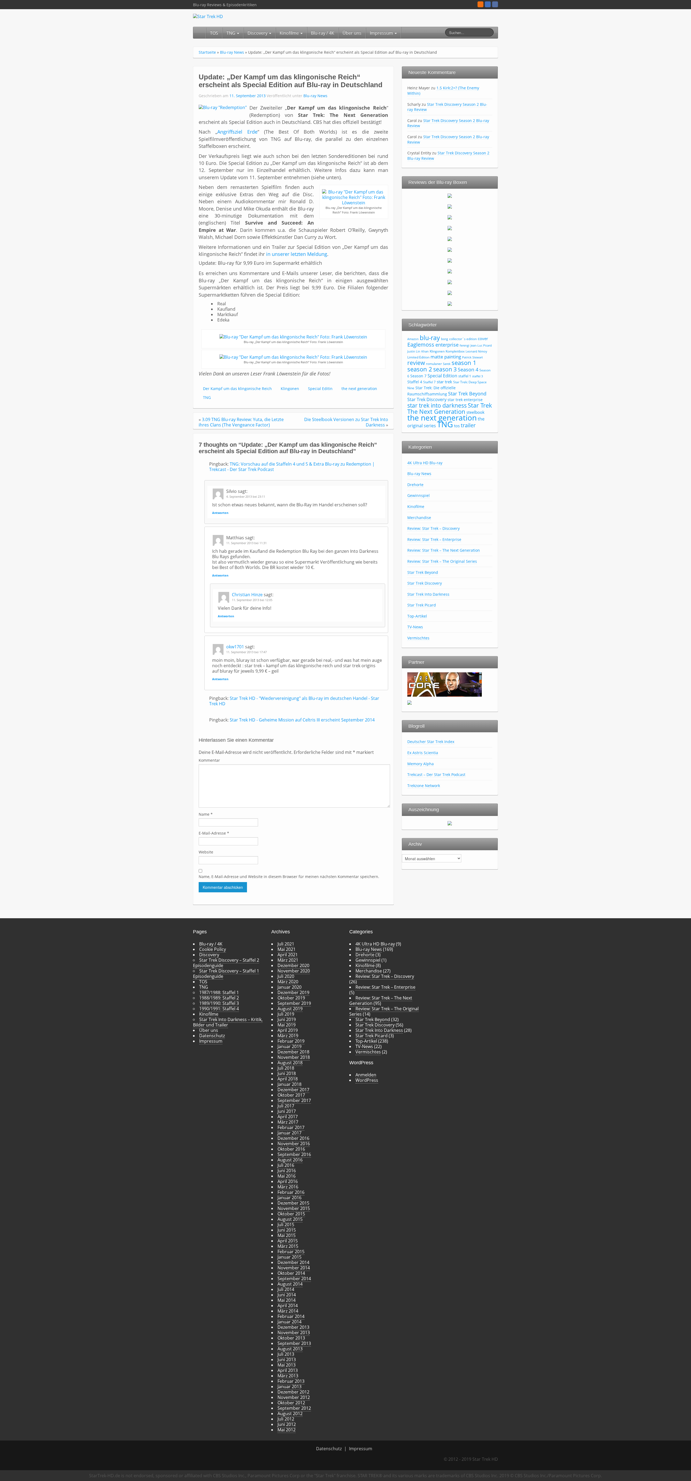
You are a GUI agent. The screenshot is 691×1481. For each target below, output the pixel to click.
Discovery (258, 33)
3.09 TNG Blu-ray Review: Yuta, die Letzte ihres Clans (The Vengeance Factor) (241, 422)
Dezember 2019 (293, 992)
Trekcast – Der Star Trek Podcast (436, 774)
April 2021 (287, 955)
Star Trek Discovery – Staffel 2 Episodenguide (226, 962)
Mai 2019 (286, 1025)
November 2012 (293, 1397)
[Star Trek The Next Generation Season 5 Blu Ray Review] (450, 239)
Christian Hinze (247, 595)
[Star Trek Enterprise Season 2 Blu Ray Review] (450, 282)
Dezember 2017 (293, 1090)
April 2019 (287, 1030)
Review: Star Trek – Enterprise (434, 539)
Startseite (207, 52)
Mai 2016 (286, 1176)
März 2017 (287, 1122)
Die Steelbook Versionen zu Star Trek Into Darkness (346, 422)
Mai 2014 (286, 1300)
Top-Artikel (417, 616)
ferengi (464, 345)
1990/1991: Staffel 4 (219, 1009)
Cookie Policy (212, 949)
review (416, 363)
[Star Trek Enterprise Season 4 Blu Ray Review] (450, 303)
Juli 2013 (285, 1354)
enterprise (447, 344)
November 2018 (293, 1057)
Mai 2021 (286, 949)
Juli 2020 (285, 976)
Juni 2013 (286, 1360)
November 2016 (293, 1144)
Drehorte (415, 484)
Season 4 (468, 369)
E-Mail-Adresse (214, 833)
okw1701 (235, 647)
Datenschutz (212, 1036)
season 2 (419, 369)
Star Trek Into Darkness (428, 594)
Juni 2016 (286, 1171)
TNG (231, 33)
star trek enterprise (465, 399)
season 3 (445, 369)
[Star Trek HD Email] (488, 4)
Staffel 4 (414, 381)
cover (483, 338)
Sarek (446, 364)
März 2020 (287, 982)
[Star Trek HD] (208, 16)
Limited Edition (418, 357)
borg (444, 339)
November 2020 (293, 971)
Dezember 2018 (293, 1052)
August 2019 (290, 1009)
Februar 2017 (290, 1127)
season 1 (464, 363)
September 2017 (294, 1100)
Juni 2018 (286, 1073)
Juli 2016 (285, 1165)
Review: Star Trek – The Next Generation (443, 550)
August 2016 (290, 1160)
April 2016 (287, 1181)
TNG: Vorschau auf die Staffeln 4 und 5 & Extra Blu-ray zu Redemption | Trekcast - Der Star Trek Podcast (292, 466)
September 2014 (294, 1279)
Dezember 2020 (293, 965)
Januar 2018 (289, 1084)
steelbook (475, 412)
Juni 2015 (286, 1230)
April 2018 (287, 1079)
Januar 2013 (289, 1387)
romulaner (434, 363)
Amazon (413, 339)
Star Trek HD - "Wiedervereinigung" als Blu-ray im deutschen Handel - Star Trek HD (294, 701)
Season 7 (418, 375)
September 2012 (294, 1408)
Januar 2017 (289, 1133)
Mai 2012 (286, 1430)
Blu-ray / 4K (322, 33)
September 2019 (294, 1003)
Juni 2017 (286, 1111)
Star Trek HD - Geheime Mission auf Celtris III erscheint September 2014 (302, 720)
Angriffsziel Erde (237, 131)
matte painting (446, 357)
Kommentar (209, 760)
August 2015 (290, 1219)
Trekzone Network (423, 785)
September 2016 (294, 1154)
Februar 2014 (290, 1316)
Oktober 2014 (291, 1273)
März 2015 (287, 1246)
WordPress (366, 1080)
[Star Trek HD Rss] (480, 4)
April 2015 (287, 1241)
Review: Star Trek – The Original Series (442, 561)
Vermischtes (418, 637)
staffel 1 (464, 376)
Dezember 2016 (293, 1138)
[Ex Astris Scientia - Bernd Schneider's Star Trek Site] (409, 702)
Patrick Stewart (472, 357)
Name (206, 814)
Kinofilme (290, 33)
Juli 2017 (285, 1106)
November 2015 (293, 1208)
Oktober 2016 (291, 1149)
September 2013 (294, 1343)
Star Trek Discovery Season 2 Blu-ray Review (447, 107)
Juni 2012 (286, 1424)
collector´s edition (463, 339)
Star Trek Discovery (426, 399)
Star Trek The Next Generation (449, 408)
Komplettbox (455, 351)
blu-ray (430, 337)
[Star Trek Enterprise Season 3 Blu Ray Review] (450, 293)
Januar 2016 (289, 1198)
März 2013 (287, 1376)
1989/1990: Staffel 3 (219, 1003)
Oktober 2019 (291, 998)
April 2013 (287, 1370)
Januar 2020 (289, 987)
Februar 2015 (290, 1252)
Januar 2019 (289, 1046)
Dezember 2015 (293, 1203)
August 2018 (290, 1063)
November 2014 (293, 1268)
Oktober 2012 (291, 1403)
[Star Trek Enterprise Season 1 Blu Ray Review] (450, 271)
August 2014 (290, 1284)
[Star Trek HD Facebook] (495, 4)
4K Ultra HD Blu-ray (424, 462)
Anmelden (365, 1075)
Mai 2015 (286, 1235)
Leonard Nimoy (476, 351)
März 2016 (287, 1187)
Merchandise (419, 517)
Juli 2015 (285, 1225)
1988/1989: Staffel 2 (219, 998)
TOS (214, 33)
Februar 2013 (290, 1381)
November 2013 (293, 1333)
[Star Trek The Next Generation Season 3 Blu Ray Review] (450, 217)
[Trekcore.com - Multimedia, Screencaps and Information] (444, 684)
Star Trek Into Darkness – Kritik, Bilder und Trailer (228, 1022)
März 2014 (287, 1311)
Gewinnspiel (418, 495)
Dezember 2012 (293, 1392)
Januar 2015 (289, 1257)
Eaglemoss (420, 344)
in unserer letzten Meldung (296, 254)
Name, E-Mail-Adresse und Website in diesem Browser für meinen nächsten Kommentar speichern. (289, 876)
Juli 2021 (285, 944)
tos (457, 425)
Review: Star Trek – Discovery (433, 528)
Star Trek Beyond (467, 393)
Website (206, 852)
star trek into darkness (437, 405)
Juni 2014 (286, 1295)
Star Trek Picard (421, 605)
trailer (468, 425)
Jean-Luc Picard (481, 345)
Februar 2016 (290, 1192)
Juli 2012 (285, 1419)
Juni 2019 (286, 1019)
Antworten (220, 513)
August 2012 (290, 1413)
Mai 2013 (286, 1365)
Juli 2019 (285, 1014)
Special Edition (442, 376)
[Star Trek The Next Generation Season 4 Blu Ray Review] (450, 228)
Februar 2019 (290, 1041)
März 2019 (287, 1036)
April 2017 (287, 1117)
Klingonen (290, 388)
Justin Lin (413, 351)
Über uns (352, 33)
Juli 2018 (285, 1068)
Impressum (382, 33)
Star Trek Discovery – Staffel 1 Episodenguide (226, 973)
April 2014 (287, 1306)
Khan (425, 351)
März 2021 (287, 960)
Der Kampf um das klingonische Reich (237, 388)
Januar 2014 (289, 1322)
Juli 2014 (285, 1289)
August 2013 (290, 1349)
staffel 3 (477, 376)
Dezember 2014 (293, 1262)
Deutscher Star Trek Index (430, 741)
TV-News (415, 626)
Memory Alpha (420, 763)
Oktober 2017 (291, 1095)
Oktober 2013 (291, 1338)
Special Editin (320, 388)
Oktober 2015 (291, 1214)
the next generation (359, 388)
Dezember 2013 (293, 1327)
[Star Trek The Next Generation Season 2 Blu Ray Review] (450, 206)
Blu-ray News (232, 52)
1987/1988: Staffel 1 (219, 992)
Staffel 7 (429, 382)
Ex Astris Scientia (422, 752)
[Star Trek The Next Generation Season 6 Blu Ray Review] (450, 249)
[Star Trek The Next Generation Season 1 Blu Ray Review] (450, 195)
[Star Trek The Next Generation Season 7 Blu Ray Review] (450, 260)
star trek (444, 381)
